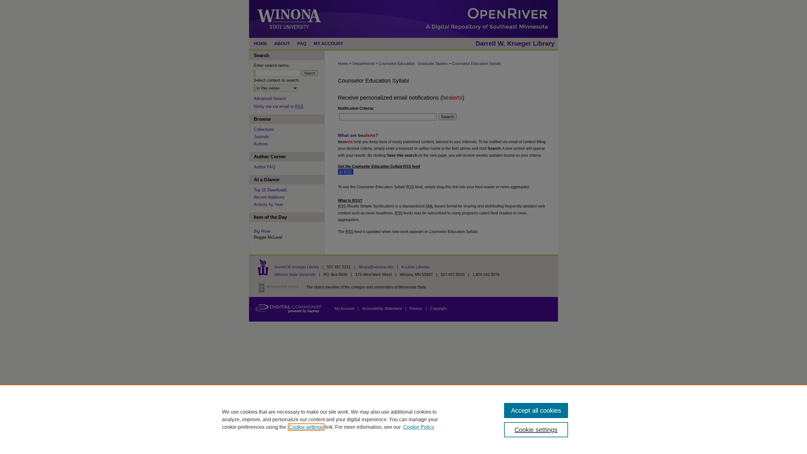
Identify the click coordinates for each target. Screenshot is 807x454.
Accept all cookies (536, 410)
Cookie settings (306, 427)
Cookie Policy (418, 427)
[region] (403, 419)
